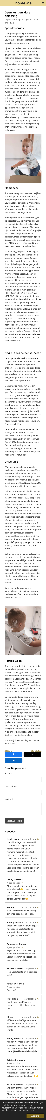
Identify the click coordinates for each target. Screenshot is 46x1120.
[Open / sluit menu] (43, 3)
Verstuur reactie (14, 820)
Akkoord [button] (35, 1115)
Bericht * (9, 799)
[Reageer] (37, 839)
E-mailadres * (11, 786)
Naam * (8, 773)
